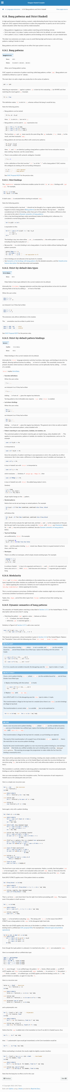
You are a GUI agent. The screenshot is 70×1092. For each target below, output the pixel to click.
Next (63, 1078)
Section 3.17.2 (44, 609)
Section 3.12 (43, 637)
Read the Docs (35, 1088)
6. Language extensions (12, 9)
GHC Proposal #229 (13, 175)
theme (21, 1088)
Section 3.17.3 (22, 625)
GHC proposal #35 (26, 928)
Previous (8, 1078)
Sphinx (11, 1088)
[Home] (3, 9)
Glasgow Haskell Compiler (36, 3)
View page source (62, 9)
